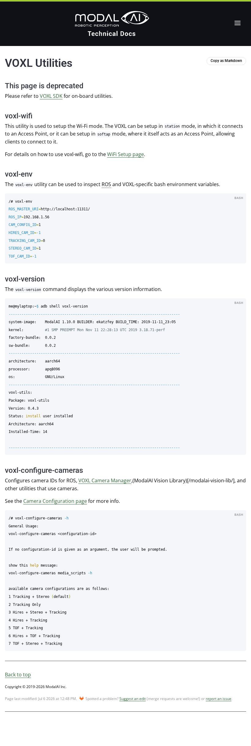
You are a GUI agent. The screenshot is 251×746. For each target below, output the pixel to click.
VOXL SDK (51, 96)
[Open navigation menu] (237, 23)
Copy (237, 198)
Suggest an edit (132, 698)
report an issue (218, 698)
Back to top (18, 674)
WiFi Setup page (125, 154)
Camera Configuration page (55, 501)
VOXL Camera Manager (104, 480)
